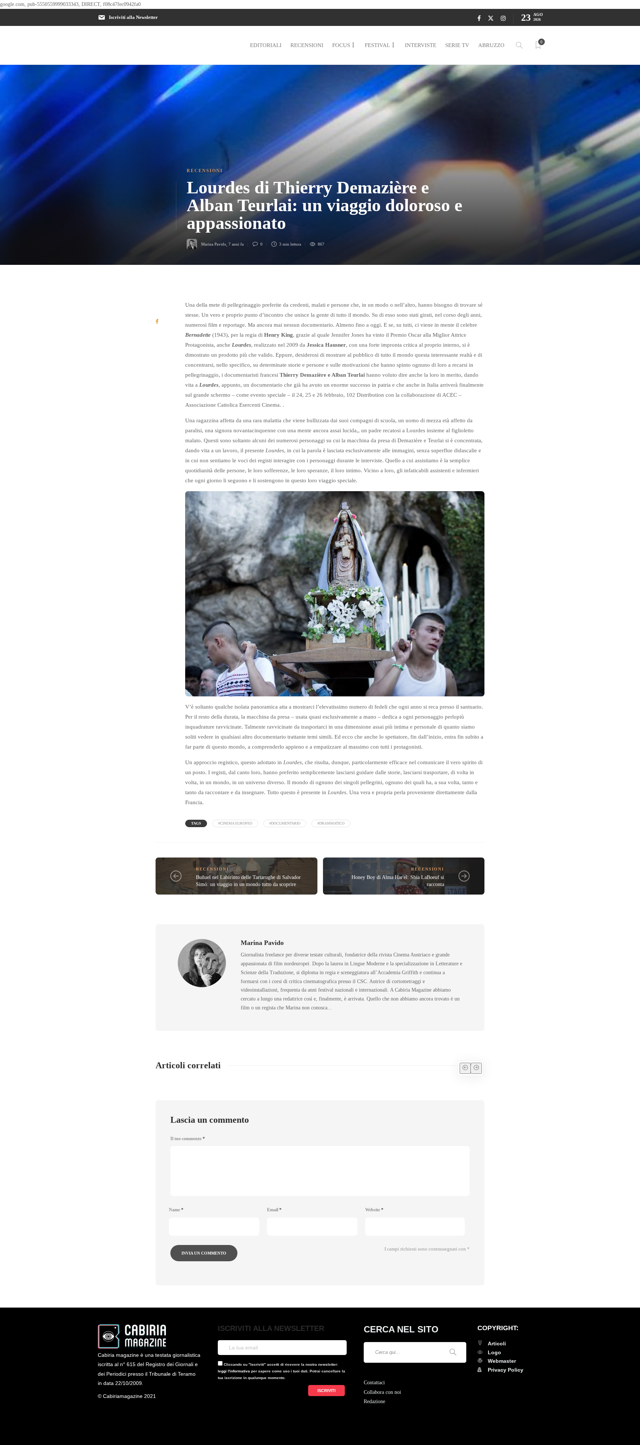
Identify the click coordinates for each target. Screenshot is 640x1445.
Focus (341, 45)
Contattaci (374, 1382)
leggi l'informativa (234, 1371)
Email (274, 1209)
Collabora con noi (382, 1392)
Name (176, 1209)
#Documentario (284, 823)
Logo (494, 1352)
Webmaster (502, 1361)
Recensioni (306, 45)
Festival (377, 45)
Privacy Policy (505, 1370)
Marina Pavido (213, 244)
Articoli (497, 1343)
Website (374, 1209)
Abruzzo (491, 45)
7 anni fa (236, 244)
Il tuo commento (187, 1138)
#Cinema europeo (235, 823)
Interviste (420, 45)
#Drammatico (330, 823)
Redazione (374, 1401)
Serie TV (457, 45)
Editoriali (265, 45)
